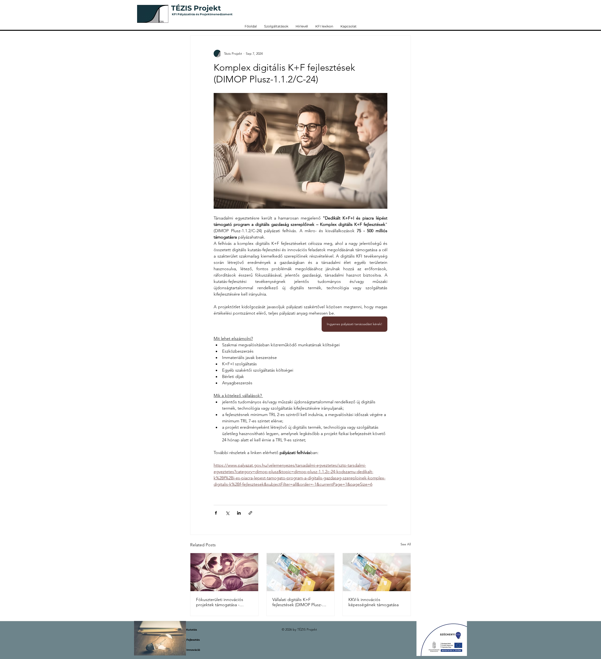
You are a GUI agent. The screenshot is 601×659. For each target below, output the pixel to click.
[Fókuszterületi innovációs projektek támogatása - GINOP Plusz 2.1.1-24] (224, 572)
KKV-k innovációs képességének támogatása (373, 602)
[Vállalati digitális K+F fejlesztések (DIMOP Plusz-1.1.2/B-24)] (301, 572)
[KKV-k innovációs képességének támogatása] (377, 572)
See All (406, 544)
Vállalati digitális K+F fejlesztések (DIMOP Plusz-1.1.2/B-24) (297, 602)
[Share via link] (250, 513)
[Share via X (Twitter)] (227, 513)
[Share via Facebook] (216, 513)
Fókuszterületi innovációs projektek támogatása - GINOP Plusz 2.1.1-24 (219, 602)
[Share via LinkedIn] (239, 513)
